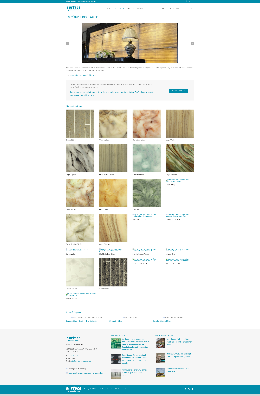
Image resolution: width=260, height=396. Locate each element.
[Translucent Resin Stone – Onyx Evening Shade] (80, 214)
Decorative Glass (72, 321)
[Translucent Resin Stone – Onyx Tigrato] (80, 145)
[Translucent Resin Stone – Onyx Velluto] (113, 110)
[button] (192, 8)
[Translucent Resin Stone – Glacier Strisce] (80, 259)
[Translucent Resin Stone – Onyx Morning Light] (80, 180)
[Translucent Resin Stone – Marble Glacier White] (147, 249)
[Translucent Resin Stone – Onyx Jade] (147, 180)
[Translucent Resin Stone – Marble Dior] (180, 249)
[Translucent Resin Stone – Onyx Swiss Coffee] (113, 145)
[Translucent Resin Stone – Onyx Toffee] (180, 110)
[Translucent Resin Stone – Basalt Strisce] (113, 259)
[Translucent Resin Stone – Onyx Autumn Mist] (180, 214)
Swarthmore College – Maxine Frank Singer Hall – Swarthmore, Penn (180, 342)
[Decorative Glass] (87, 318)
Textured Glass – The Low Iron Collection (168, 321)
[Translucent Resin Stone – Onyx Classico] (113, 214)
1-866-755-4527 (73, 356)
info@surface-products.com (87, 1)
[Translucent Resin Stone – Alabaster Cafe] (81, 294)
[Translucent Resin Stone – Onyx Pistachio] (180, 145)
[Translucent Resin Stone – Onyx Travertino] (147, 110)
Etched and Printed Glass (118, 321)
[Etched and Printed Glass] (130, 318)
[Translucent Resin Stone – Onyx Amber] (80, 249)
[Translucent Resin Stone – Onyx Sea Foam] (147, 145)
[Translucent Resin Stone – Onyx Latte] (113, 180)
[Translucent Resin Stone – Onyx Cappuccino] (147, 214)
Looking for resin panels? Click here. (83, 75)
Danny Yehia (110, 389)
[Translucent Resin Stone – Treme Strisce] (80, 110)
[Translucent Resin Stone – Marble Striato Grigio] (113, 249)
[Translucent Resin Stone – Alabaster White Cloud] (147, 259)
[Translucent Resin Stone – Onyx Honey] (180, 180)
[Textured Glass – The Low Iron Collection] (173, 318)
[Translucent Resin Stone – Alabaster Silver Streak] (180, 259)
